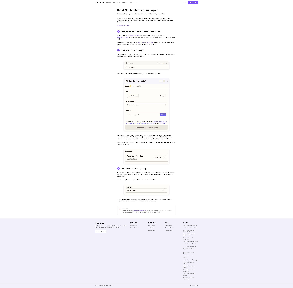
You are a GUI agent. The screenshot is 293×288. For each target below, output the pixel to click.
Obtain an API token (123, 37)
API (131, 2)
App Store (141, 42)
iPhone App (151, 225)
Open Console (100, 231)
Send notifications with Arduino (188, 249)
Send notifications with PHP (190, 225)
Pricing (135, 2)
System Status (133, 228)
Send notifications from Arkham (188, 274)
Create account (193, 2)
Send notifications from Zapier (188, 234)
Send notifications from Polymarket (188, 278)
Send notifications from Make (190, 241)
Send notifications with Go (189, 246)
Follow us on (194, 285)
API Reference (133, 225)
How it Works (116, 2)
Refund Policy (168, 230)
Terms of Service (169, 228)
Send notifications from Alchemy (188, 266)
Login (184, 2)
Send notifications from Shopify (188, 262)
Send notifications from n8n (190, 244)
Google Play (149, 42)
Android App (151, 230)
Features (108, 2)
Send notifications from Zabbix (188, 256)
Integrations (125, 2)
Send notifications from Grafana (188, 253)
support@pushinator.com (139, 210)
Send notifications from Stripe (190, 260)
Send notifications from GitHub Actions (188, 231)
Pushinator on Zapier (123, 25)
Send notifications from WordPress (188, 238)
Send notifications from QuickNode (188, 270)
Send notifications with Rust (190, 228)
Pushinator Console (133, 35)
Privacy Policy (168, 225)
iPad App (150, 228)
